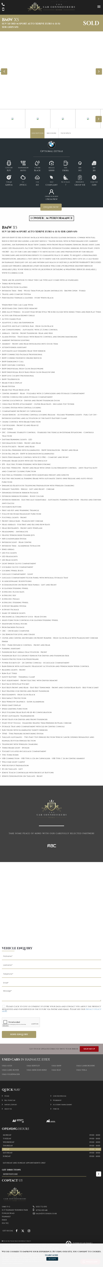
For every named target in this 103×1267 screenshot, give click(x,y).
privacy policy (26, 1241)
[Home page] (51, 6)
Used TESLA (81, 1070)
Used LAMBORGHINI (85, 1066)
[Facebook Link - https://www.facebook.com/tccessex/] (16, 1231)
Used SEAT (56, 1070)
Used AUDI (7, 1066)
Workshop (57, 1100)
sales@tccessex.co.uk (46, 1213)
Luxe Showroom (59, 1096)
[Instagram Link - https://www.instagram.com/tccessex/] (29, 1231)
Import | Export (10, 1105)
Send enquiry (19, 1034)
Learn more (51, 1255)
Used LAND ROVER (10, 1070)
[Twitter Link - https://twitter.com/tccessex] (23, 1231)
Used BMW (56, 1066)
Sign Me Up (89, 1049)
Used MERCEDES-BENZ (37, 1070)
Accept (52, 1258)
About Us (8, 1109)
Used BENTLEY (33, 1066)
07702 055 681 (41, 1210)
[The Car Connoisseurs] (15, 1201)
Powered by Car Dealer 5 (82, 1243)
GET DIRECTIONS (11, 1169)
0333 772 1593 (41, 1206)
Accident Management (62, 1105)
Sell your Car (9, 1100)
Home (6, 1096)
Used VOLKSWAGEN (11, 1074)
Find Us (56, 1109)
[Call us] (3, 5)
